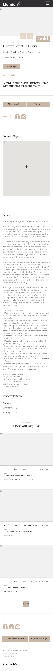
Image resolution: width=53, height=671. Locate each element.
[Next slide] (30, 36)
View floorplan (9, 75)
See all (26, 604)
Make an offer (14, 104)
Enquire (38, 104)
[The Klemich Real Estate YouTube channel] (17, 626)
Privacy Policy (9, 657)
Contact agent (12, 67)
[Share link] (23, 116)
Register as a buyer (39, 639)
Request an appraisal (17, 639)
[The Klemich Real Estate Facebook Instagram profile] (11, 626)
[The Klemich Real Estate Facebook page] (5, 626)
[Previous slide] (23, 36)
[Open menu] (47, 3)
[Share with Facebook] (17, 116)
